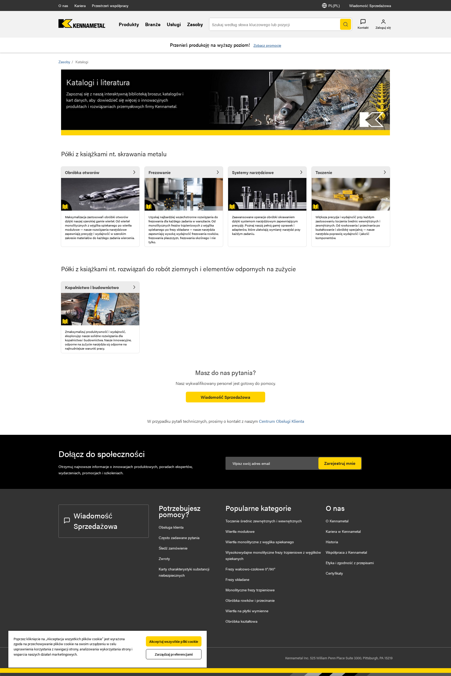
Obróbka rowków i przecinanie (250, 600)
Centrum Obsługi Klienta (281, 421)
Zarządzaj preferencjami (174, 654)
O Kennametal (337, 520)
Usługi (174, 24)
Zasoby (195, 24)
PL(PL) (334, 5)
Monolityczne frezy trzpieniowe (250, 589)
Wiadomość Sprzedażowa (370, 5)
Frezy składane (237, 579)
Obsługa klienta (171, 527)
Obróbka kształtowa (241, 621)
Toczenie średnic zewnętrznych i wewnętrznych (263, 520)
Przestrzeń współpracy (110, 5)
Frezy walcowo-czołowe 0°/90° (250, 568)
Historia (332, 541)
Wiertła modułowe (239, 531)
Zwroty (164, 558)
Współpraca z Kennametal (346, 552)
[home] (81, 26)
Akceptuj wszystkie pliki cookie (173, 641)
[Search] (345, 24)
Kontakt (363, 27)
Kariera (80, 5)
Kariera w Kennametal (343, 531)
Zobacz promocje (267, 45)
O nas (63, 5)
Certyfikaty (334, 573)
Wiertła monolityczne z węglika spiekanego (259, 541)
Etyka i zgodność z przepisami (350, 562)
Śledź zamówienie (173, 548)
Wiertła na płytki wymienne (246, 610)
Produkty (129, 24)
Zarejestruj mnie (339, 463)
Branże (153, 24)
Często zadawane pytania (179, 537)
